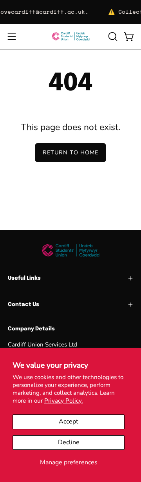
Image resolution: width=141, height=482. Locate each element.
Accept (68, 421)
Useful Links (24, 278)
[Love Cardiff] (71, 36)
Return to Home (70, 152)
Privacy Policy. (63, 401)
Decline (69, 442)
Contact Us (23, 304)
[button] (112, 36)
